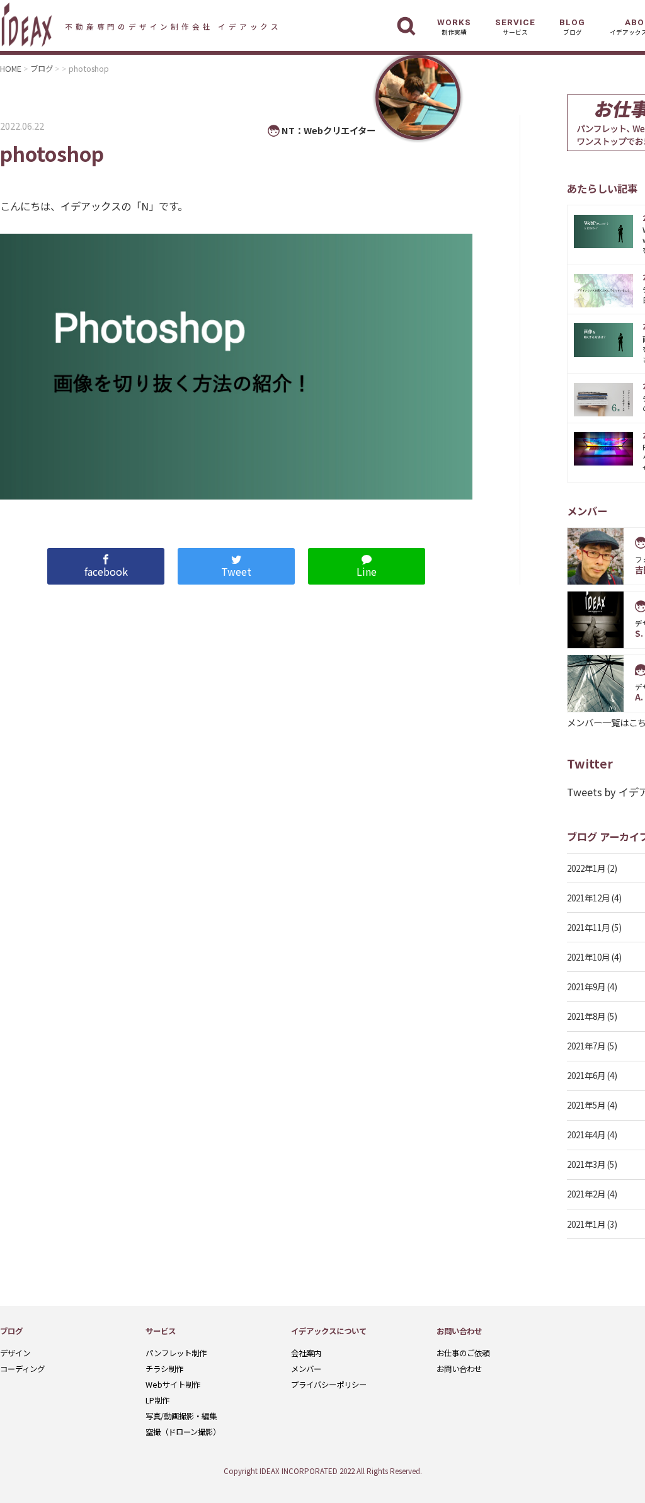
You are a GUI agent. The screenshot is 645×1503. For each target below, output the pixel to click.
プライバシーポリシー (329, 1384)
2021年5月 (586, 1105)
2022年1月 (586, 868)
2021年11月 (588, 927)
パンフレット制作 (176, 1353)
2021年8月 (586, 1016)
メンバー (306, 1368)
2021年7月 (586, 1045)
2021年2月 (586, 1193)
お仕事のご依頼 (463, 1353)
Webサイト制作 (173, 1384)
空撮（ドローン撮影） (183, 1431)
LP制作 (157, 1400)
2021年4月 (586, 1134)
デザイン (15, 1353)
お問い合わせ (459, 1368)
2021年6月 (586, 1075)
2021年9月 (586, 986)
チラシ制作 (164, 1368)
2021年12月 (588, 897)
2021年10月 (588, 957)
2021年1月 (586, 1224)
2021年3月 (586, 1164)
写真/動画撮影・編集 (181, 1416)
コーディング (22, 1368)
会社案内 (306, 1353)
